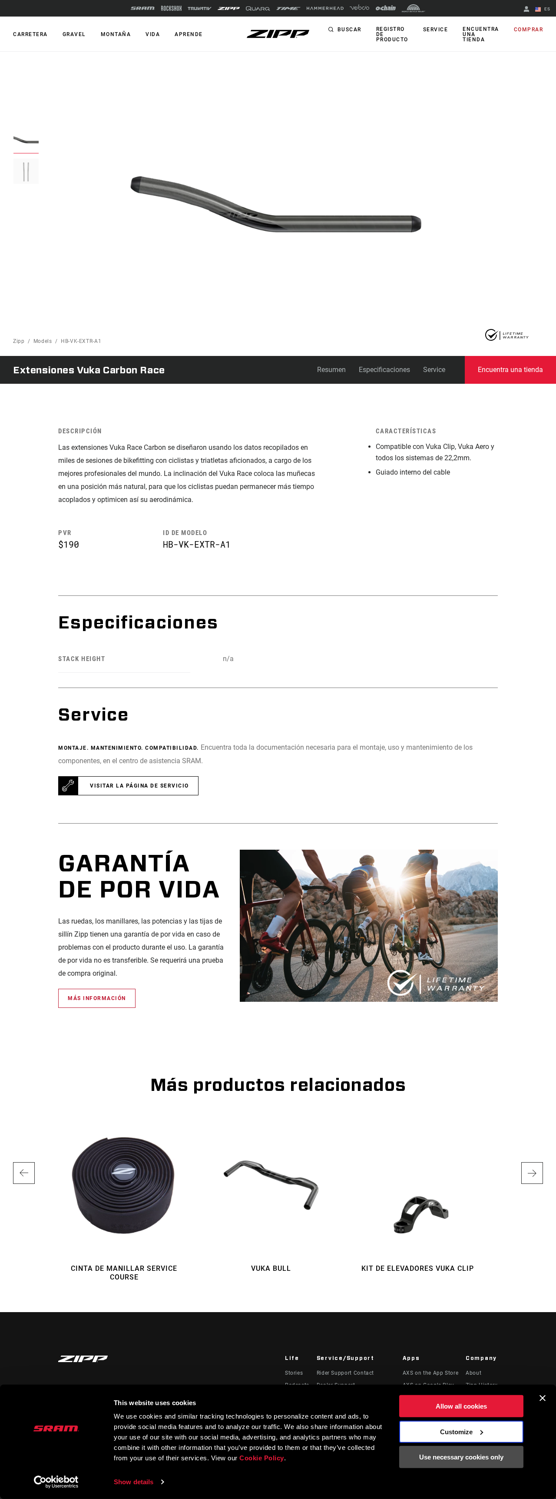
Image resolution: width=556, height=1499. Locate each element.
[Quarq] (258, 8)
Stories (294, 1373)
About (473, 1373)
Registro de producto (392, 34)
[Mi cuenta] (526, 10)
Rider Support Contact (345, 1373)
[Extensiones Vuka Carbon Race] (270, 215)
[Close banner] (542, 1398)
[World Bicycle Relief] (413, 8)
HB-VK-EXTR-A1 (81, 341)
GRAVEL (74, 34)
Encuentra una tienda (481, 34)
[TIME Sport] (288, 8)
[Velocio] (359, 8)
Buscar (349, 30)
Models (42, 341)
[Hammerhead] (325, 8)
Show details (133, 1482)
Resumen (331, 370)
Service (435, 30)
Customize (456, 1431)
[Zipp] (229, 8)
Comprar (528, 30)
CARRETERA (30, 34)
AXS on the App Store (431, 1373)
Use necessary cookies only (461, 1457)
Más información (97, 998)
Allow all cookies (461, 1406)
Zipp (19, 341)
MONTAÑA (116, 34)
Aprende (189, 34)
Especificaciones (384, 370)
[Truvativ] (200, 8)
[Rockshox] (171, 8)
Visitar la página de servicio (139, 786)
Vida (153, 34)
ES (546, 9)
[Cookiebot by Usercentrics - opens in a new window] (56, 1482)
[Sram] (143, 8)
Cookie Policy (261, 1458)
